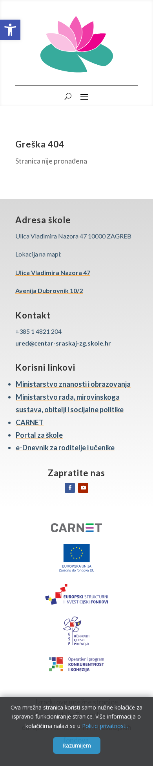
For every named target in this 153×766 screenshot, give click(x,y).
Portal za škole (39, 435)
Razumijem (76, 745)
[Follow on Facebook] (70, 488)
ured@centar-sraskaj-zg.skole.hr (63, 343)
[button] (10, 30)
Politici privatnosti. (105, 726)
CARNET (30, 422)
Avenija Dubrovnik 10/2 (49, 290)
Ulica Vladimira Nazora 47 (52, 272)
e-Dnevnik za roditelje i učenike (65, 447)
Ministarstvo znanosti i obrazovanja (73, 384)
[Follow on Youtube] (83, 488)
